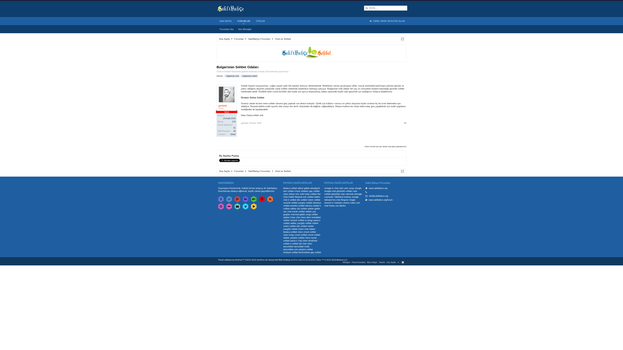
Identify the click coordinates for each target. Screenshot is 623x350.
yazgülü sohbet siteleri (307, 223)
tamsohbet (288, 246)
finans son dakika (337, 205)
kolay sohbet (311, 194)
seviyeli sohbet (290, 203)
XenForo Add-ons (298, 260)
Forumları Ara (227, 29)
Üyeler (260, 21)
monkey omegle (351, 197)
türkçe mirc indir (296, 194)
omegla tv (329, 188)
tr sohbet (292, 200)
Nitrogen (346, 262)
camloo (346, 203)
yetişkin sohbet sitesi (300, 238)
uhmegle (358, 194)
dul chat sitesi (305, 243)
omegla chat (330, 191)
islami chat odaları (306, 229)
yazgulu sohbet (305, 203)
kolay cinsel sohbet (298, 235)
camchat (349, 194)
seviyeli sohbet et (298, 220)
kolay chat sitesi (298, 217)
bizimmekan (304, 252)
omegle (358, 188)
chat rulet (338, 188)
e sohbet (294, 243)
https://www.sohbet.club (252, 115)
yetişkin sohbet (306, 249)
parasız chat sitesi (299, 240)
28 (234, 131)
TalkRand (338, 197)
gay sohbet (316, 252)
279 (234, 122)
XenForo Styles (315, 260)
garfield (244, 71)
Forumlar (243, 21)
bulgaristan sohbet (250, 76)
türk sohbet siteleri (305, 226)
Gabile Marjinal (295, 197)
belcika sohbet (312, 205)
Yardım (382, 262)
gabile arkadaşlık (312, 188)
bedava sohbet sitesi (293, 232)
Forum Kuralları (359, 262)
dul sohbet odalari (305, 208)
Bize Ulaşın (372, 262)
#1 (405, 123)
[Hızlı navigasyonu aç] (402, 38)
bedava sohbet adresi (293, 188)
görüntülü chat (338, 194)
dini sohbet (302, 200)
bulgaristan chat (232, 76)
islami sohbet (314, 200)
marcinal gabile (298, 214)
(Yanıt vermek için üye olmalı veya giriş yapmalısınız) (385, 146)
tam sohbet (288, 191)
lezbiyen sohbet (290, 252)
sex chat (287, 211)
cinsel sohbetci (301, 191)
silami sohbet (289, 226)
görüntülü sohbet (344, 191)
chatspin (338, 203)
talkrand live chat (332, 200)
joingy (310, 220)
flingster (344, 200)
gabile (317, 208)
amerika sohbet (297, 205)
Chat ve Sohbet (224, 71)
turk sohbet (308, 197)
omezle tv (329, 203)
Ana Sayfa (226, 21)
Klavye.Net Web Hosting (279, 260)
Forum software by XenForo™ (243, 260)
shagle (352, 200)
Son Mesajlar (245, 29)
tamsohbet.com (290, 249)
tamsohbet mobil (301, 246)
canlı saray (349, 188)
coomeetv (329, 197)
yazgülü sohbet (290, 229)
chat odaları (343, 89)
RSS (403, 262)
